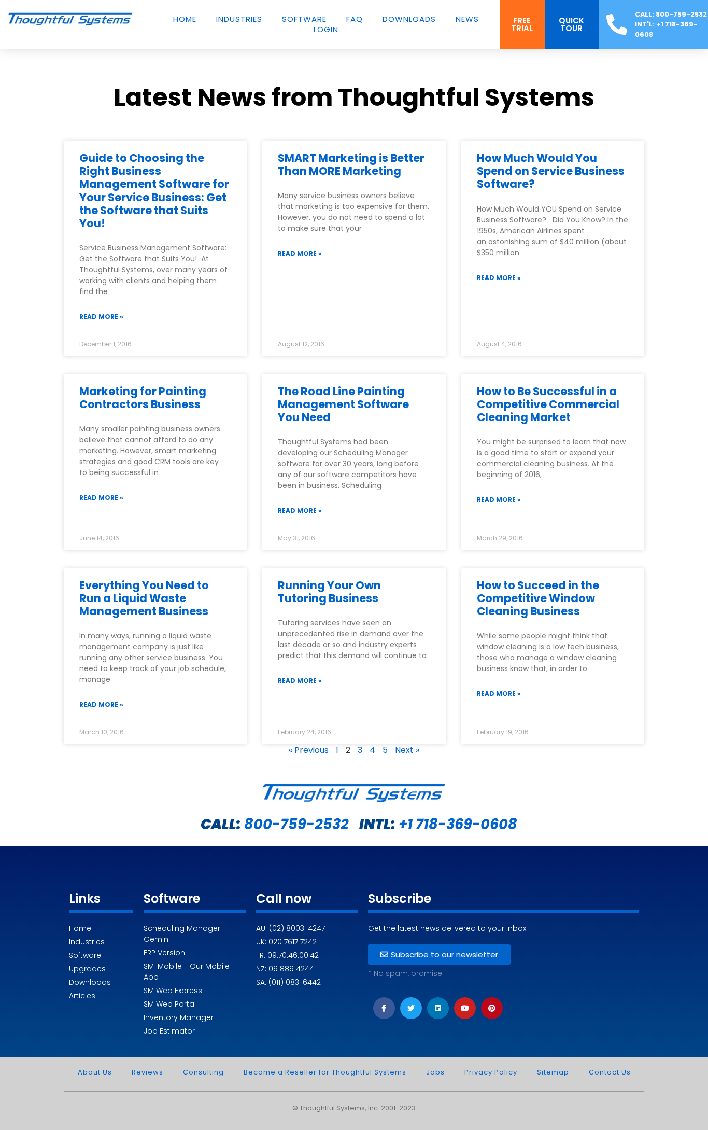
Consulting (203, 1072)
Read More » (101, 316)
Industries (239, 19)
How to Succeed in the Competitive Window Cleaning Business (538, 598)
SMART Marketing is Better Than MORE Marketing (351, 164)
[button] (522, 24)
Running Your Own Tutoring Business (329, 592)
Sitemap (553, 1072)
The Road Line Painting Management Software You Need (343, 404)
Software (304, 19)
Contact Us (610, 1072)
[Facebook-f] (384, 1008)
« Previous (309, 750)
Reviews (147, 1072)
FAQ (354, 19)
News (467, 19)
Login (326, 29)
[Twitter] (411, 1008)
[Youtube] (465, 1008)
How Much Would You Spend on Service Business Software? (551, 170)
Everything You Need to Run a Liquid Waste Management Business (144, 598)
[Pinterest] (492, 1008)
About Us (95, 1072)
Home (184, 19)
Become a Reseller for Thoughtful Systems (325, 1072)
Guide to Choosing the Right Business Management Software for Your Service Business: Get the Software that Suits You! (154, 190)
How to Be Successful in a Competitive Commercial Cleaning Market (548, 404)
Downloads (409, 19)
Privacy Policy (490, 1072)
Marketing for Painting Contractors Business (142, 398)
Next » (407, 750)
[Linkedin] (438, 1008)
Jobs (435, 1072)
